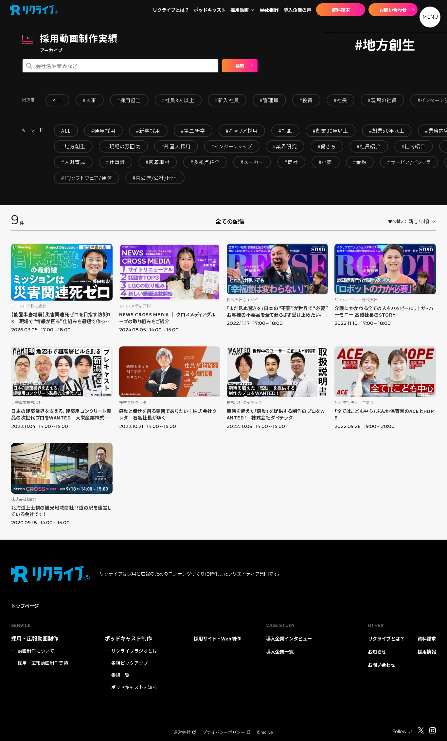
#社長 (341, 100)
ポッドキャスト (210, 10)
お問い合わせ (393, 9)
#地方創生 (73, 146)
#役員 (306, 100)
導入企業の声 (297, 10)
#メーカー (252, 161)
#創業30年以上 (331, 130)
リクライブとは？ (170, 10)
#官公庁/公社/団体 (155, 177)
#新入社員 (227, 100)
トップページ (25, 605)
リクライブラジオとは (134, 651)
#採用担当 (129, 100)
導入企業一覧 (280, 651)
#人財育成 (73, 161)
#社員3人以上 (178, 100)
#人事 (90, 100)
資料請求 (340, 9)
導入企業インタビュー (289, 638)
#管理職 (269, 100)
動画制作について (36, 651)
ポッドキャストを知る (134, 687)
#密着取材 (158, 161)
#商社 (291, 161)
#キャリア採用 (242, 130)
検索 (239, 66)
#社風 (285, 130)
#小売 (325, 161)
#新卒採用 (148, 130)
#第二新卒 (193, 130)
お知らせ (377, 651)
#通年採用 (103, 130)
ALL (57, 100)
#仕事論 (115, 161)
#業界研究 (285, 146)
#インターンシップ (231, 146)
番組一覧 (120, 675)
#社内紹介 (414, 146)
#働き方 (327, 146)
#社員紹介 (369, 146)
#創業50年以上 (387, 130)
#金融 (360, 161)
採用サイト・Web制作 (217, 638)
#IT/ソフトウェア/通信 (86, 177)
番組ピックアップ (129, 663)
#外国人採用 (176, 146)
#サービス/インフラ (409, 161)
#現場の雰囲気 (123, 146)
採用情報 (427, 651)
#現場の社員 (382, 100)
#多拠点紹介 (205, 161)
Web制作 (269, 10)
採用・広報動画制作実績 (43, 663)
